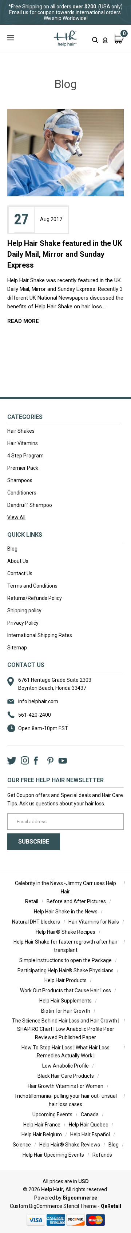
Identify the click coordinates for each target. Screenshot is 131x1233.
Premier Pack (22, 468)
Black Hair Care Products (65, 1076)
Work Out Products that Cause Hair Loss (65, 990)
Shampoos (19, 480)
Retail (31, 901)
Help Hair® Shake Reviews (69, 1145)
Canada (90, 1114)
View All (16, 517)
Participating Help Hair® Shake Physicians (65, 970)
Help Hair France (41, 1125)
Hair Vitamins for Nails (93, 922)
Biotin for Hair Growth (65, 1011)
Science (22, 1145)
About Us (17, 561)
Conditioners (21, 493)
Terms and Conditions (32, 586)
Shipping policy (24, 610)
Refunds (102, 1155)
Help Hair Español (90, 1134)
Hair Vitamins (22, 443)
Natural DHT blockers (36, 922)
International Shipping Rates (39, 635)
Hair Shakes (21, 431)
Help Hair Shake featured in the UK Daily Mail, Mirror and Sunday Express (64, 254)
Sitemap (17, 647)
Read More (23, 321)
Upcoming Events (52, 1114)
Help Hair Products (65, 980)
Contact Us (19, 573)
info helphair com (38, 701)
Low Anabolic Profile (65, 1066)
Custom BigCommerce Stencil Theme (53, 1206)
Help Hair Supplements (65, 1001)
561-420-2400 (34, 715)
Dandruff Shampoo (29, 505)
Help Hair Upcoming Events (53, 1155)
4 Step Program (25, 456)
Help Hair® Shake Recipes (65, 932)
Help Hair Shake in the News (66, 911)
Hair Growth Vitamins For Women (65, 1086)
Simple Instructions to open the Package (65, 960)
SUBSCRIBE (33, 841)
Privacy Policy (23, 623)
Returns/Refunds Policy (34, 598)
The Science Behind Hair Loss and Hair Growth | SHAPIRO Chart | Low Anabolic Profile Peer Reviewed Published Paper (65, 1029)
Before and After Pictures (76, 901)
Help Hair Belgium (41, 1134)
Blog (12, 549)
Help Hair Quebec (88, 1125)
